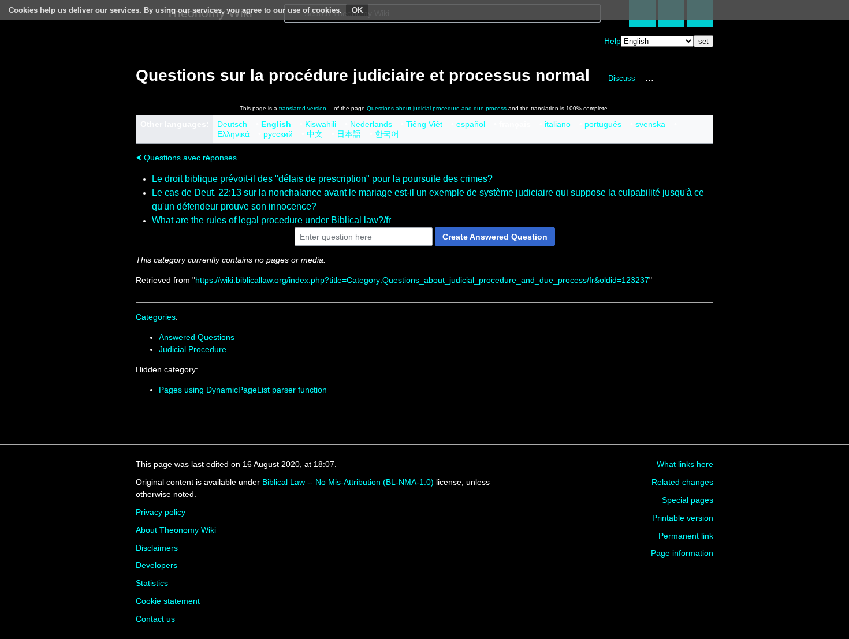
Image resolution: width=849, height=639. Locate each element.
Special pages (687, 500)
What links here (685, 464)
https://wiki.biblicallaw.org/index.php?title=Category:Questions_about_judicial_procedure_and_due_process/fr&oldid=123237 (422, 280)
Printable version (682, 517)
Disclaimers (157, 547)
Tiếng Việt (424, 124)
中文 (315, 134)
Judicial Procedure (192, 349)
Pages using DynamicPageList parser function (243, 389)
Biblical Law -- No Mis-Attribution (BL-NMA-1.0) (348, 482)
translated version (302, 108)
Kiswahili (320, 124)
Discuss (621, 78)
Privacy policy (160, 512)
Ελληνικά (233, 134)
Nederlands (371, 124)
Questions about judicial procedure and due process (437, 108)
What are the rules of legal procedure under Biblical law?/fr (271, 220)
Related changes (682, 482)
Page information (682, 553)
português (602, 124)
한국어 (387, 134)
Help (612, 41)
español (470, 124)
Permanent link (685, 535)
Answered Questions (196, 337)
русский (278, 134)
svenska (650, 124)
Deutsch (232, 124)
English (276, 124)
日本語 (349, 134)
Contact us (155, 618)
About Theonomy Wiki (176, 530)
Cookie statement (168, 601)
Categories (156, 317)
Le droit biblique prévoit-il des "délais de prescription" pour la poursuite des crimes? (322, 179)
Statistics (152, 583)
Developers (156, 565)
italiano (558, 124)
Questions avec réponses (186, 157)
